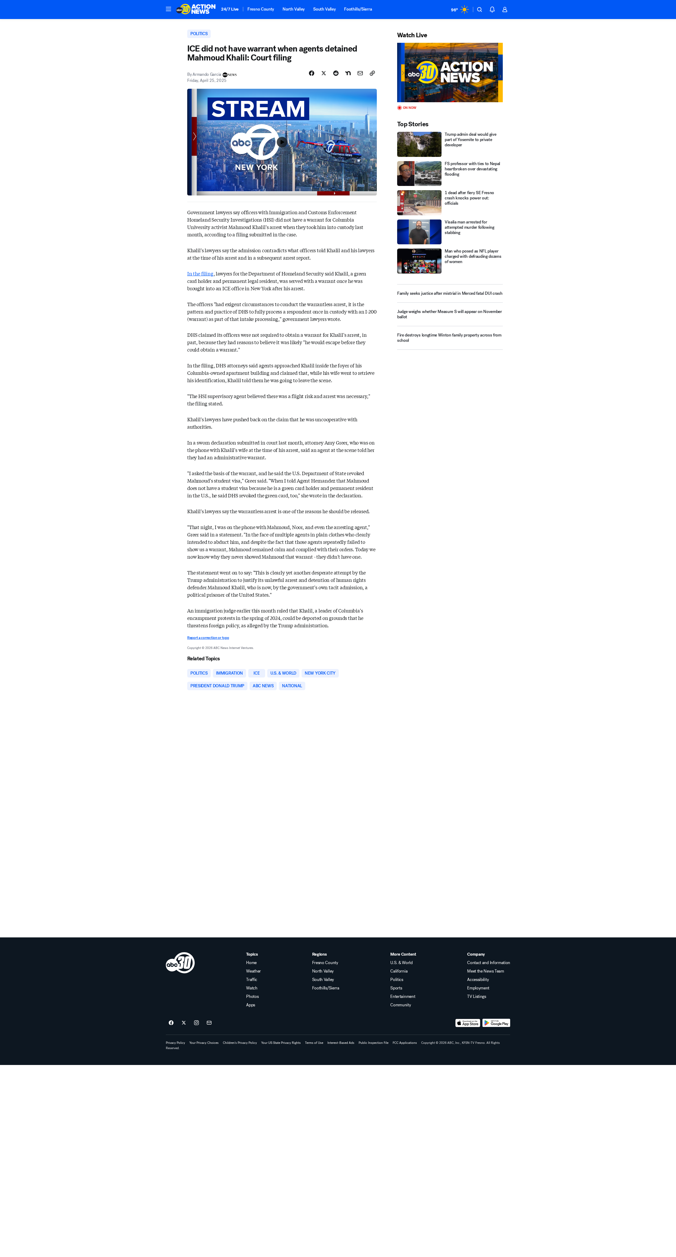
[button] (168, 9)
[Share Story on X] (323, 73)
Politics (396, 980)
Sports (396, 988)
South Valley (324, 9)
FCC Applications (405, 1042)
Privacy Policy (175, 1042)
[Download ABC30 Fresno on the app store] (468, 1023)
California (398, 971)
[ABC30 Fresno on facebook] (171, 1023)
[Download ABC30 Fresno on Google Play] (496, 1023)
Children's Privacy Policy (240, 1042)
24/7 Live (230, 9)
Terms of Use (314, 1042)
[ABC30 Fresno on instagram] (196, 1023)
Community (400, 1005)
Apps (250, 1005)
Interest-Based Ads (340, 1042)
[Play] (450, 72)
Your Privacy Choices (204, 1042)
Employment (478, 988)
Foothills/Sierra (358, 9)
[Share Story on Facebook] (311, 73)
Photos (252, 996)
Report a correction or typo (208, 637)
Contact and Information (488, 963)
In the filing (200, 273)
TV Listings (476, 996)
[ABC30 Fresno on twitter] (184, 1023)
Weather (253, 971)
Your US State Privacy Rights (281, 1042)
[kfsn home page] (180, 962)
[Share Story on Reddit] (335, 73)
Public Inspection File (373, 1042)
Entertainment (402, 996)
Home (251, 963)
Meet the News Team (485, 971)
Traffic (251, 980)
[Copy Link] (372, 73)
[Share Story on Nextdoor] (348, 73)
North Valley (294, 9)
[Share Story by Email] (360, 73)
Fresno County (260, 9)
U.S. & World (401, 963)
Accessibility (478, 980)
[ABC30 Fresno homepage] (196, 9)
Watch (251, 988)
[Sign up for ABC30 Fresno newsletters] (209, 1023)
